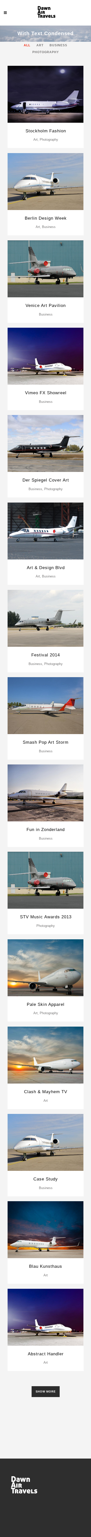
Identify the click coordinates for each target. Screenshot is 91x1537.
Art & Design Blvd (46, 567)
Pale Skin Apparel (45, 1004)
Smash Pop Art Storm (46, 742)
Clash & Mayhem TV (45, 1091)
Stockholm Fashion (46, 131)
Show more (46, 1391)
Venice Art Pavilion (46, 305)
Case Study (45, 1179)
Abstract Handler (46, 1354)
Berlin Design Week (46, 218)
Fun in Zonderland (46, 829)
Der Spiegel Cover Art (45, 480)
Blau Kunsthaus (45, 1266)
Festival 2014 (45, 655)
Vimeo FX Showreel (45, 392)
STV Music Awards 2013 (46, 917)
